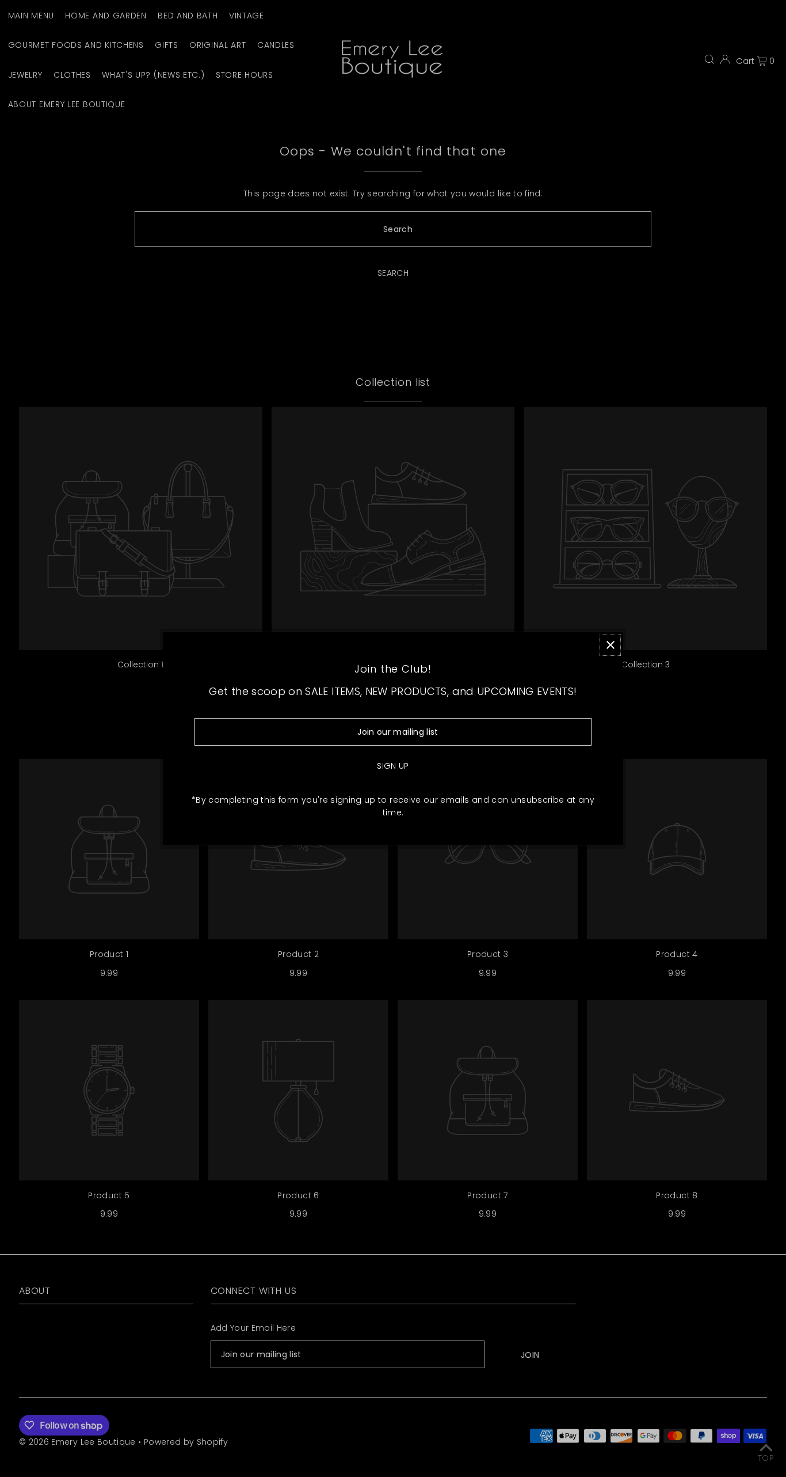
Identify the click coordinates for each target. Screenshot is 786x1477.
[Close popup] (610, 645)
